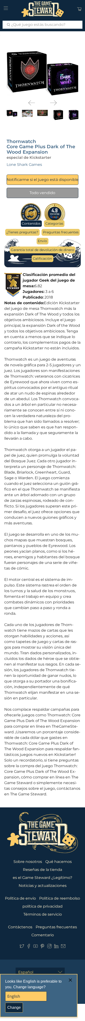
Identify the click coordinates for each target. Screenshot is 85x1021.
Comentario (42, 935)
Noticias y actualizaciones (43, 885)
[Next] (53, 102)
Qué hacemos (58, 861)
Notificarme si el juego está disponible (43, 179)
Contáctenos (20, 927)
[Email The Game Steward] (63, 947)
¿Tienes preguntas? (22, 232)
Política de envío (20, 898)
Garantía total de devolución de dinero (42, 250)
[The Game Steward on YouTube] (35, 947)
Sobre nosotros (27, 861)
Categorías (54, 223)
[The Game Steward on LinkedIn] (56, 947)
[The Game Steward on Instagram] (49, 947)
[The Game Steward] (42, 9)
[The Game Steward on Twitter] (22, 947)
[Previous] (31, 102)
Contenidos (31, 223)
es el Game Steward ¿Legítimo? (42, 877)
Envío (42, 241)
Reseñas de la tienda (42, 869)
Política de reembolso (59, 898)
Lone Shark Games (24, 164)
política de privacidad (42, 906)
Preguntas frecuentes (61, 232)
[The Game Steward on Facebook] (28, 947)
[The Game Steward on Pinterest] (42, 947)
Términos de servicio (42, 914)
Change (14, 1007)
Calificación (42, 258)
